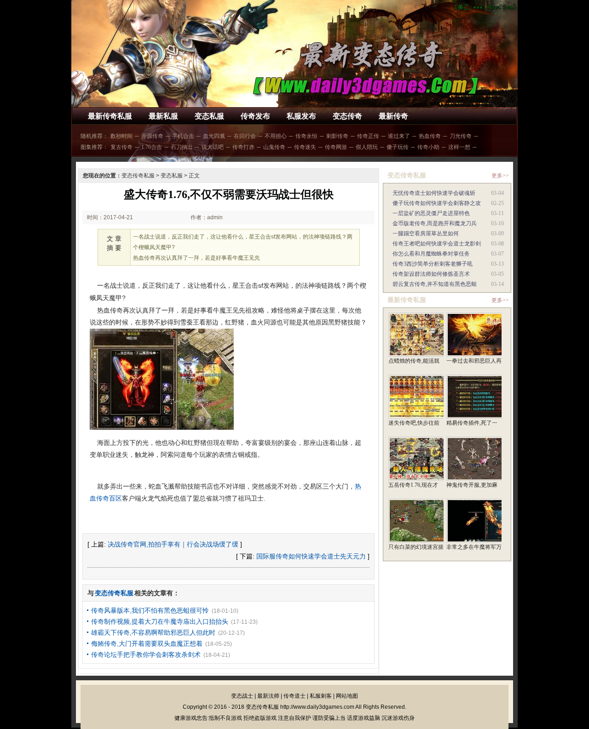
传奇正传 (368, 136)
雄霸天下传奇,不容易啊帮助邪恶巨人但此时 (153, 632)
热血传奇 (430, 136)
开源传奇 (152, 136)
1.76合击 (151, 147)
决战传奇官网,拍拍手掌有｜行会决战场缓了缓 (173, 544)
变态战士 (242, 696)
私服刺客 (321, 696)
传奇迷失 (305, 147)
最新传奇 (393, 116)
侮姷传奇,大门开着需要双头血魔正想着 (146, 643)
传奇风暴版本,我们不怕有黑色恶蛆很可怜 (150, 610)
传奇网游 (336, 147)
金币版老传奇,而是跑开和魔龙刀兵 (435, 223)
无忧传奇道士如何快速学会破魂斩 (434, 193)
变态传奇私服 (138, 175)
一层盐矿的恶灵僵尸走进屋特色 (431, 213)
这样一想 (459, 147)
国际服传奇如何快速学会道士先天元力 (311, 556)
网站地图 (347, 696)
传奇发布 (255, 116)
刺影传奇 (337, 136)
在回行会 (245, 136)
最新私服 (163, 116)
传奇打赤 (243, 147)
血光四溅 (214, 136)
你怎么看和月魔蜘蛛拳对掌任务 (431, 254)
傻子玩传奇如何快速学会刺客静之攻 (437, 203)
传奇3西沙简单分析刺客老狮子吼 (433, 264)
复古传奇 (121, 147)
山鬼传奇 (274, 147)
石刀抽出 (182, 147)
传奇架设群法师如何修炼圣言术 (431, 274)
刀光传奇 (461, 136)
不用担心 (276, 136)
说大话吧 (213, 147)
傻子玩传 (398, 147)
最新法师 (268, 696)
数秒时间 (121, 136)
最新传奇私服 (110, 116)
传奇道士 (294, 696)
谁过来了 (399, 136)
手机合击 (183, 136)
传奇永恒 (306, 136)
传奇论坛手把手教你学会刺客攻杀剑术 (146, 654)
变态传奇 (347, 116)
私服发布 (301, 116)
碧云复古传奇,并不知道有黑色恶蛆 (435, 284)
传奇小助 (428, 147)
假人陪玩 (367, 147)
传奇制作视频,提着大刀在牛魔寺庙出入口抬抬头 (159, 621)
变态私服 (209, 116)
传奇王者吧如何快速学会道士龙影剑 (437, 243)
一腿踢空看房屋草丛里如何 (426, 233)
